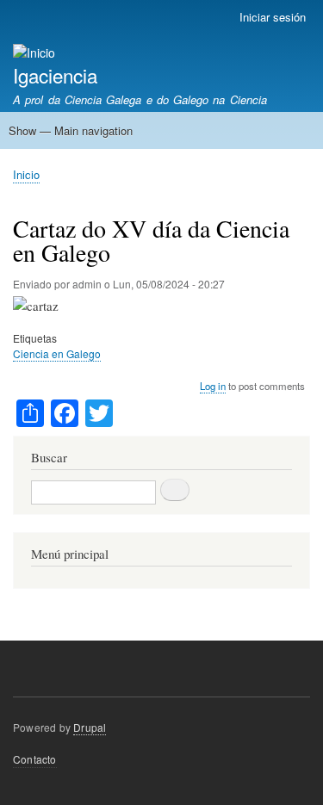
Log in (213, 386)
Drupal (89, 727)
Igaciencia (55, 75)
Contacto (35, 759)
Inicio (26, 174)
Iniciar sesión (272, 17)
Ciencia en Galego (57, 353)
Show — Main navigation (71, 130)
